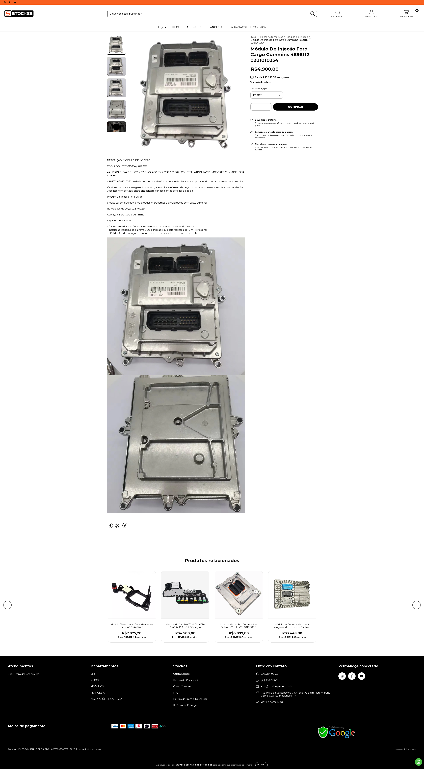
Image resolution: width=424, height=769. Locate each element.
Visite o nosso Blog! (272, 701)
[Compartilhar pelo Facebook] (110, 526)
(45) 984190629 (269, 680)
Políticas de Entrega (185, 705)
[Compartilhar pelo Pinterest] (124, 526)
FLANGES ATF (216, 27)
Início (253, 36)
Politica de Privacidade (186, 680)
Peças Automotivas (271, 36)
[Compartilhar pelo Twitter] (118, 526)
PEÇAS (176, 27)
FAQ (175, 692)
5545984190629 (270, 673)
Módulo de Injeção (297, 36)
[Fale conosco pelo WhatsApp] (418, 762)
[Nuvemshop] (405, 749)
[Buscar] (313, 14)
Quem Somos (181, 673)
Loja (161, 27)
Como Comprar (182, 686)
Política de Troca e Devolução (190, 699)
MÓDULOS (194, 27)
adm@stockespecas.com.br (277, 686)
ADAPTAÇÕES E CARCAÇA (248, 27)
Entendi (261, 765)
